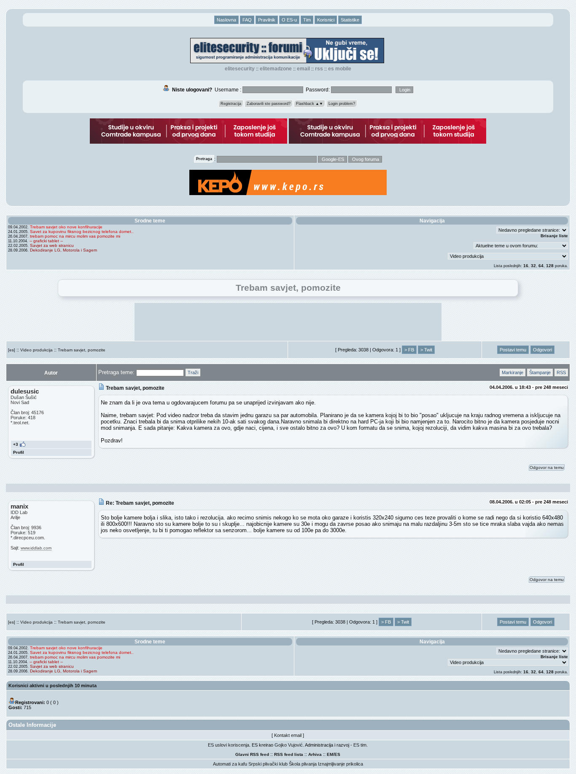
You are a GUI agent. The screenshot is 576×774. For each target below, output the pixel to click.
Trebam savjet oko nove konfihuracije (66, 227)
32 (533, 265)
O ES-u (289, 19)
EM (330, 754)
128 (550, 265)
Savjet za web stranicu (52, 245)
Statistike (350, 19)
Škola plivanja (303, 763)
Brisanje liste (554, 235)
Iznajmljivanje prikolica (340, 763)
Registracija (231, 104)
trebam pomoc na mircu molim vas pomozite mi (75, 236)
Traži (193, 372)
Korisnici (325, 19)
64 (541, 265)
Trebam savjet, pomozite (81, 350)
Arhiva (315, 754)
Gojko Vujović (289, 744)
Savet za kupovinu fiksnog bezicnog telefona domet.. (82, 231)
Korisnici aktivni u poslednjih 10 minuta (52, 685)
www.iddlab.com (36, 548)
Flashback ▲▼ (309, 104)
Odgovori (542, 349)
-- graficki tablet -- (46, 240)
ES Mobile (339, 69)
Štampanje (540, 372)
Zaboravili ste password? (269, 104)
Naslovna (226, 19)
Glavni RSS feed (252, 754)
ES (337, 754)
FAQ (247, 19)
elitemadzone (276, 69)
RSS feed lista (288, 754)
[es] (11, 350)
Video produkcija (36, 350)
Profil (18, 452)
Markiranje (512, 372)
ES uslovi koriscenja (228, 744)
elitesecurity (240, 69)
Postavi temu (513, 349)
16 (525, 265)
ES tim (359, 744)
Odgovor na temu (547, 467)
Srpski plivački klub (268, 763)
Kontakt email (287, 735)
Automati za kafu (230, 763)
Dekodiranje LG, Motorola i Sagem (63, 250)
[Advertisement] (288, 322)
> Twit (426, 349)
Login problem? (341, 104)
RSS (319, 69)
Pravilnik (266, 19)
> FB (409, 349)
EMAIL (303, 69)
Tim (307, 19)
